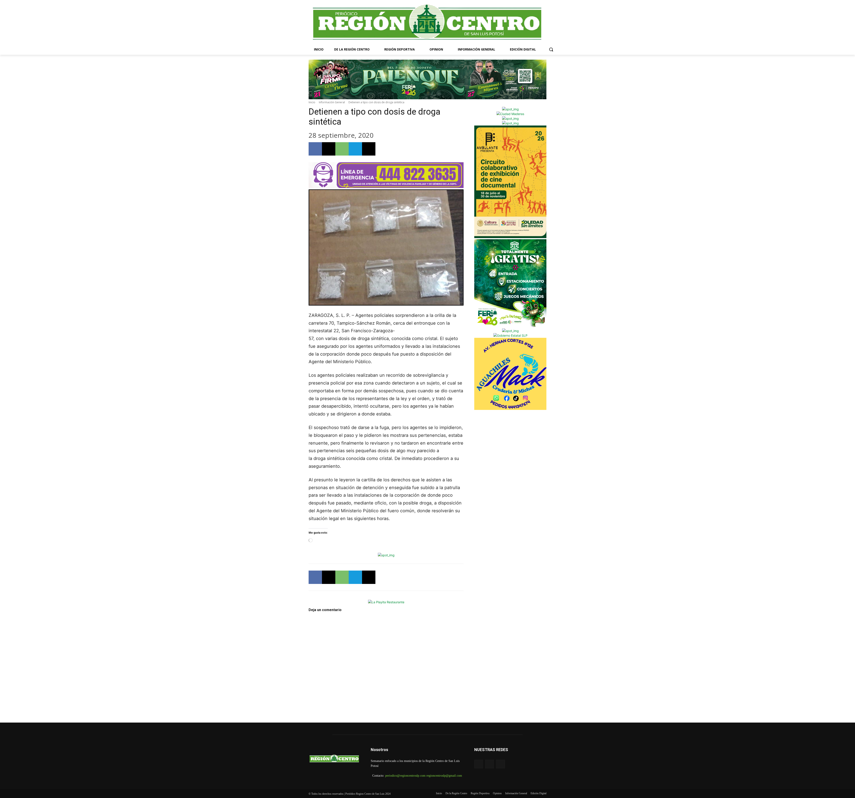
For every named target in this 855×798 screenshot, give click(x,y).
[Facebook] (315, 149)
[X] (328, 149)
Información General (332, 102)
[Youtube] (500, 764)
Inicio (312, 102)
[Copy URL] (368, 149)
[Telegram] (355, 149)
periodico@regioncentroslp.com (405, 775)
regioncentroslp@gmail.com (444, 775)
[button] (551, 49)
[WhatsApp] (342, 149)
